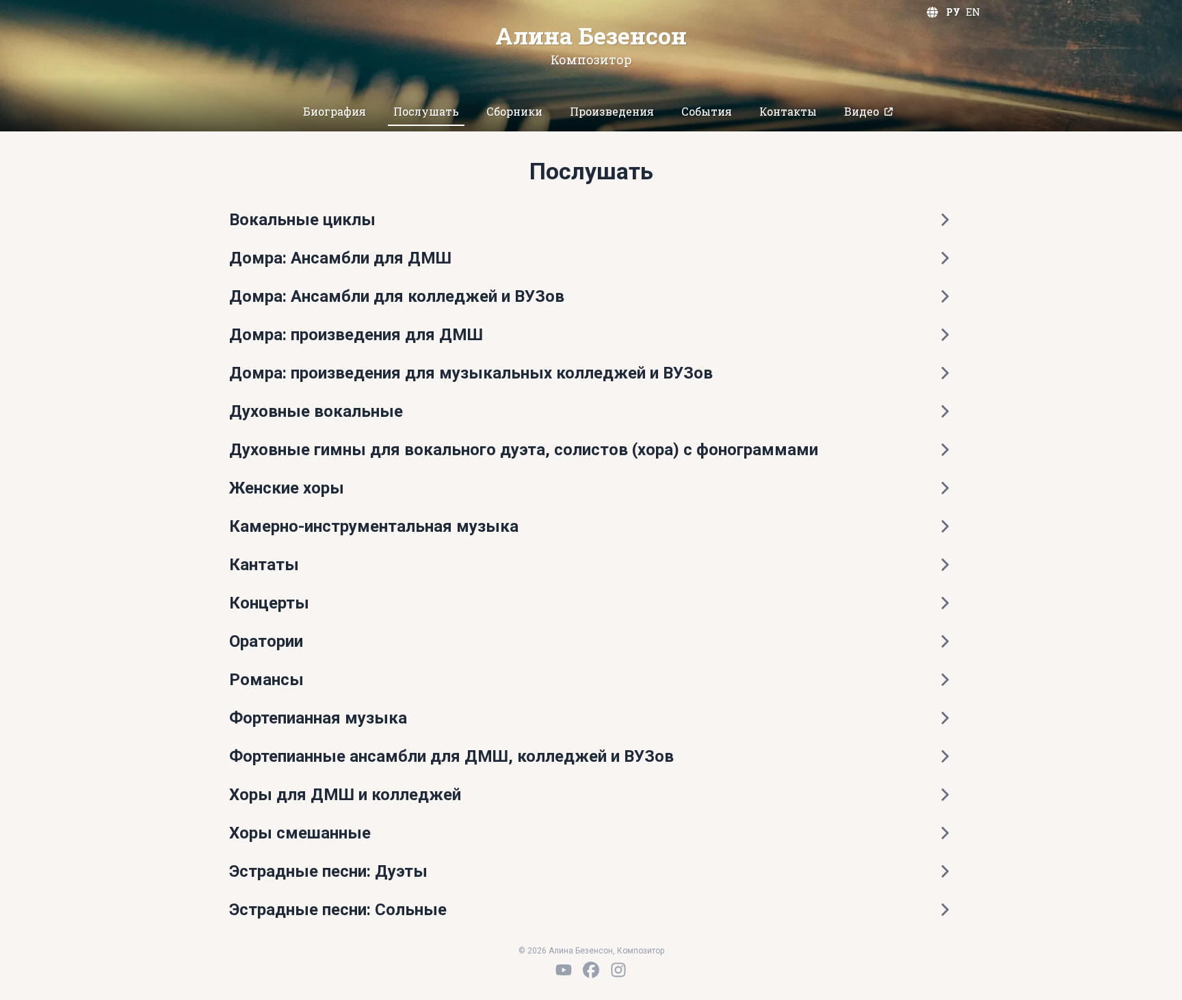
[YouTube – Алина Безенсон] (563, 970)
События (706, 111)
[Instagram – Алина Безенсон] (618, 970)
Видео (861, 111)
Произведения (612, 111)
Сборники (514, 111)
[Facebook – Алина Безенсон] (591, 970)
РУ (953, 11)
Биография (334, 111)
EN (973, 11)
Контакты (788, 111)
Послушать (426, 111)
